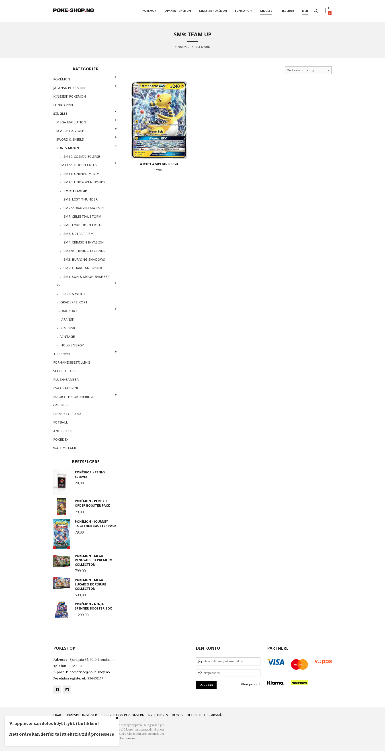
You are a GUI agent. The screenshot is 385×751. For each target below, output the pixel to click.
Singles (266, 11)
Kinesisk (67, 328)
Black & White (73, 293)
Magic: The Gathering (73, 396)
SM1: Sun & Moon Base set (86, 276)
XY (58, 285)
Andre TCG (62, 431)
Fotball (60, 422)
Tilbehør (287, 11)
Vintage (67, 336)
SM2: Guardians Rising (83, 268)
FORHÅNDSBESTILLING (71, 362)
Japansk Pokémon (177, 11)
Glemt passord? (250, 684)
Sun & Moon (67, 147)
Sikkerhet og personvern (122, 715)
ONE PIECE (61, 405)
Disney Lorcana (67, 413)
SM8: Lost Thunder (80, 199)
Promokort (66, 311)
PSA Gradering (66, 388)
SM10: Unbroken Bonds (84, 182)
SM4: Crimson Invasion (83, 242)
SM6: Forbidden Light (82, 225)
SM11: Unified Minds (81, 173)
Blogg (177, 715)
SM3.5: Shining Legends (84, 250)
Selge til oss (64, 370)
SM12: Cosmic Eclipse (81, 156)
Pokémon (149, 11)
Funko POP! (243, 11)
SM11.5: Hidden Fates (78, 165)
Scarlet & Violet (71, 130)
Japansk (67, 319)
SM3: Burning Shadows (84, 259)
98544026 (76, 666)
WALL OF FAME (65, 448)
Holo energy (72, 345)
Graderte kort (74, 302)
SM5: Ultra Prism (78, 233)
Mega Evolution (71, 122)
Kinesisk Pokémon (213, 11)
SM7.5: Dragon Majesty (83, 208)
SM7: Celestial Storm (82, 216)
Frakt (58, 715)
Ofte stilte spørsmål (204, 715)
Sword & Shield (70, 139)
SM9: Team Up (75, 190)
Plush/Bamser (66, 379)
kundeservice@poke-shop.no (88, 672)
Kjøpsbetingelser (82, 715)
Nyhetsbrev (158, 715)
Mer (305, 11)
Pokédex (60, 439)
